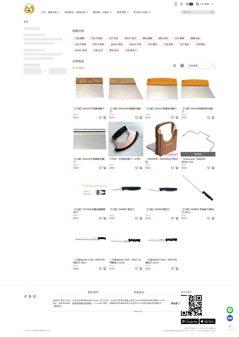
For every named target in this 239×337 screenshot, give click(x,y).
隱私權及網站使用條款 (82, 303)
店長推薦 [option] (193, 65)
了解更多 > (57, 306)
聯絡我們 (138, 311)
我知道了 (175, 303)
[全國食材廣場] (29, 8)
